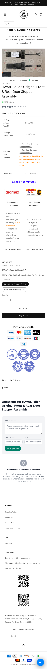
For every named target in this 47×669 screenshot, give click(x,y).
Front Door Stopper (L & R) (15, 284)
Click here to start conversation (27, 563)
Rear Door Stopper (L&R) (14, 289)
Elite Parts (19, 664)
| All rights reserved (29, 664)
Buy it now (23, 315)
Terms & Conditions (12, 528)
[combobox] (9, 23)
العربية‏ (7, 24)
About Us (8, 544)
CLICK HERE (12, 229)
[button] (4, 14)
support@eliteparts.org (20, 558)
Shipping (4, 265)
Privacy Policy (10, 523)
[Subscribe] (35, 636)
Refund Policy (10, 517)
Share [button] (6, 388)
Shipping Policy (11, 512)
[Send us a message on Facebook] (40, 662)
